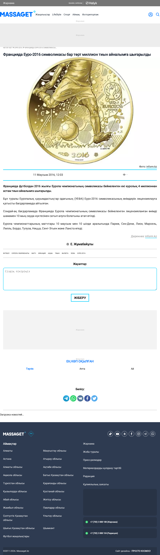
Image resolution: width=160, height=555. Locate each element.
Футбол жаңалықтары (16, 536)
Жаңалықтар (42, 14)
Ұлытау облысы (52, 515)
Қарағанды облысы (54, 483)
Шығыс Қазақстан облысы (19, 528)
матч (34, 253)
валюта (65, 253)
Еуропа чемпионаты (20, 253)
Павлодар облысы (54, 507)
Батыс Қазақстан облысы (58, 475)
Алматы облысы (12, 466)
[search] (157, 14)
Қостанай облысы (53, 491)
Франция (42, 253)
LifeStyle (56, 14)
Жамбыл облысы (13, 507)
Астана (7, 458)
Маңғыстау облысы (54, 450)
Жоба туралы (91, 451)
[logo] (17, 14)
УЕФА (73, 253)
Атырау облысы (52, 458)
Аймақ (76, 14)
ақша (50, 253)
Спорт (67, 14)
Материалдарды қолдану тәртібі (102, 468)
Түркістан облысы (14, 483)
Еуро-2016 (81, 253)
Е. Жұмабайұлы (81, 244)
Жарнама (8, 3)
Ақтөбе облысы (52, 466)
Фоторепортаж (90, 14)
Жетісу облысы (52, 499)
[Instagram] (138, 433)
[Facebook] (131, 433)
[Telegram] (145, 433)
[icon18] (31, 434)
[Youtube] (117, 433)
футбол (6, 253)
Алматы (7, 450)
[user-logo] (150, 14)
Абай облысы (11, 499)
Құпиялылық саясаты (96, 484)
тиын (57, 253)
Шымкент (49, 528)
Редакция (89, 476)
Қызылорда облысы (15, 491)
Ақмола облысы (12, 475)
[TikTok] (110, 433)
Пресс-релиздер (92, 459)
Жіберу (80, 297)
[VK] (124, 433)
